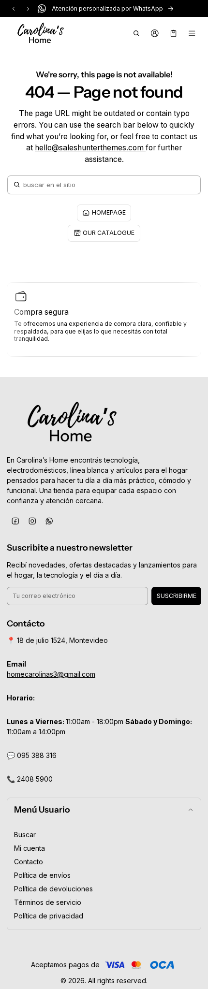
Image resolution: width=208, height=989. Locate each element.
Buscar (25, 834)
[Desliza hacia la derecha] (28, 8)
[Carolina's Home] (40, 33)
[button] (136, 33)
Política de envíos (42, 875)
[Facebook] (15, 520)
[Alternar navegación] (192, 33)
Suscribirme (176, 595)
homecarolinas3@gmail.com (51, 674)
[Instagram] (32, 520)
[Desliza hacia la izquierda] (13, 8)
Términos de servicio (47, 902)
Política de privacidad (48, 916)
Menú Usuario (42, 809)
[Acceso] (155, 33)
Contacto (28, 862)
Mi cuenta (29, 848)
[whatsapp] (49, 520)
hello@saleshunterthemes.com (90, 147)
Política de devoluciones (53, 889)
